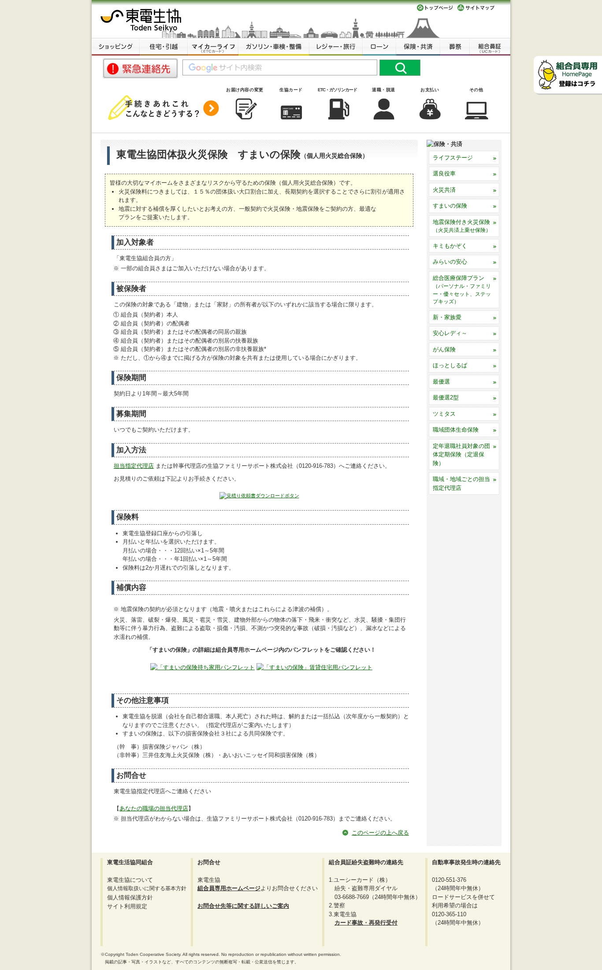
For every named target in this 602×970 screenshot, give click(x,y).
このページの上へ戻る (380, 832)
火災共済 (444, 190)
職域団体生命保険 (456, 429)
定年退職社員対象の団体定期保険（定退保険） (461, 454)
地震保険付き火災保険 (462, 226)
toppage (435, 7)
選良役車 (444, 173)
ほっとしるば (450, 365)
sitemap (476, 7)
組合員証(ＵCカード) (490, 47)
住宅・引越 (164, 47)
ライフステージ (453, 157)
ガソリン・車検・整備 (273, 47)
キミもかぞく (450, 245)
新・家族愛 (447, 317)
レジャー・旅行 (336, 47)
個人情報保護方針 (130, 897)
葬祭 (455, 47)
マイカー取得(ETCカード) (213, 47)
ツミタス (444, 413)
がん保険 (444, 349)
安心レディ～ (450, 333)
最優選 (441, 381)
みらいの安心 (450, 261)
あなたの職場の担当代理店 (153, 808)
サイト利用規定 (127, 906)
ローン (379, 47)
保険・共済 (418, 47)
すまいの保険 (450, 205)
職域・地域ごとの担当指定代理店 (461, 483)
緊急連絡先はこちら (140, 68)
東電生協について (130, 880)
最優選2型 (446, 397)
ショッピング (116, 47)
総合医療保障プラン (462, 290)
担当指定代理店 (134, 466)
